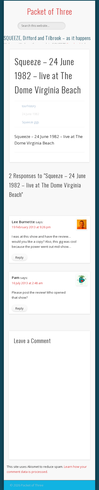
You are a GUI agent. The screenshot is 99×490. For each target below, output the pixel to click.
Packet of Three (49, 11)
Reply (19, 257)
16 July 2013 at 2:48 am (27, 283)
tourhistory (29, 106)
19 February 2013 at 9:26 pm (31, 227)
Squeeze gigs (30, 122)
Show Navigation (77, 43)
